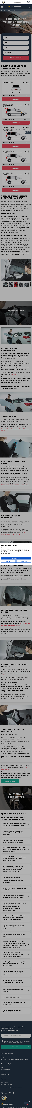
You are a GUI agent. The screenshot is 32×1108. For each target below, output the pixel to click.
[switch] (28, 2)
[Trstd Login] (29, 2)
